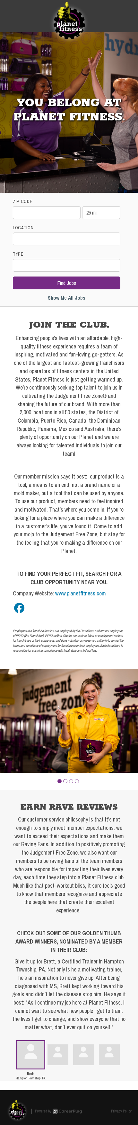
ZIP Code (22, 201)
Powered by (43, 1111)
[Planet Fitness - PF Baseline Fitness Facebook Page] (19, 608)
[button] (59, 781)
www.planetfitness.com (80, 593)
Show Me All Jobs (66, 297)
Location (23, 228)
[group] (69, 721)
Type (18, 254)
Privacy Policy (121, 1111)
